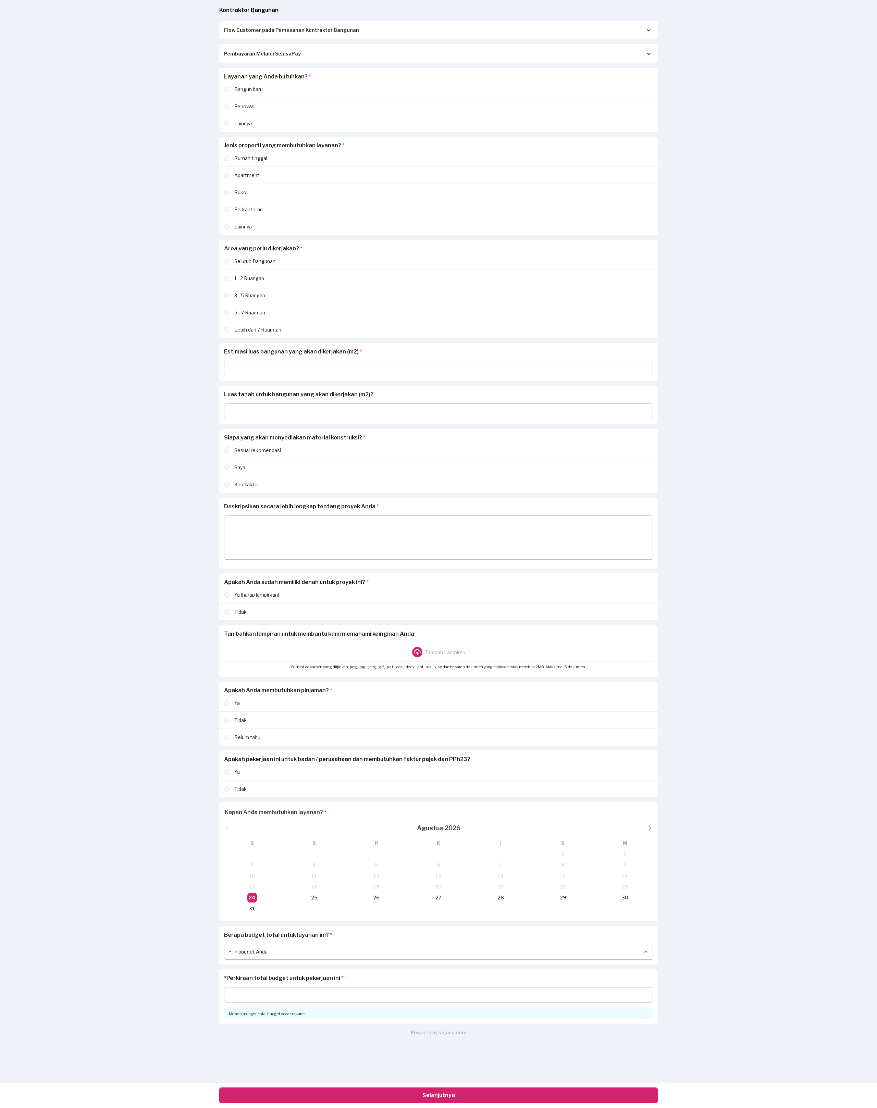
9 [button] (625, 865)
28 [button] (500, 897)
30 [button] (625, 897)
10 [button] (252, 876)
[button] (438, 652)
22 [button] (563, 886)
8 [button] (563, 865)
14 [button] (500, 876)
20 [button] (438, 886)
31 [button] (252, 908)
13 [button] (438, 876)
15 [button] (563, 876)
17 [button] (252, 886)
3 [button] (252, 865)
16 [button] (625, 876)
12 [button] (376, 876)
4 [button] (314, 865)
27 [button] (438, 897)
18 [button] (314, 886)
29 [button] (563, 897)
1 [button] (562, 854)
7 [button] (500, 865)
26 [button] (376, 897)
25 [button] (314, 897)
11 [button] (314, 876)
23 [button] (625, 886)
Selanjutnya (438, 1095)
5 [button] (376, 865)
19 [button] (376, 886)
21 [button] (501, 886)
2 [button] (625, 854)
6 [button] (438, 865)
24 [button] (252, 897)
